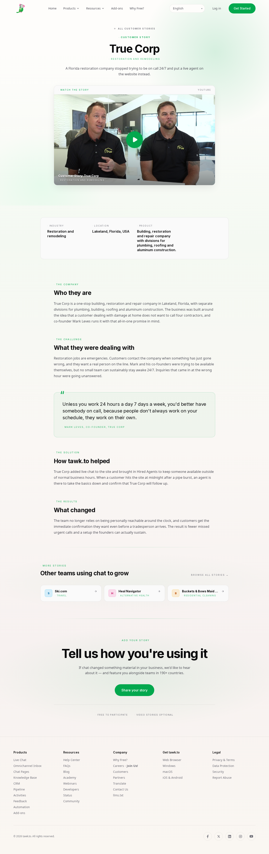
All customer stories (136, 28)
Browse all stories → (210, 574)
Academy (69, 778)
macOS (168, 772)
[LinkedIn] (229, 836)
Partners (119, 778)
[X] (218, 836)
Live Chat (19, 760)
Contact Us (120, 789)
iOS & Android (173, 778)
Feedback (20, 801)
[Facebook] (207, 836)
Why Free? (137, 8)
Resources (93, 8)
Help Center (71, 760)
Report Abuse (222, 778)
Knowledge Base (25, 778)
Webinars (70, 783)
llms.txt (118, 795)
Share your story (134, 690)
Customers (120, 772)
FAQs (66, 766)
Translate (119, 783)
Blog (66, 772)
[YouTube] (251, 836)
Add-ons (117, 8)
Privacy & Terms (223, 760)
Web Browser (172, 760)
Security (218, 772)
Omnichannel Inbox (27, 766)
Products (69, 8)
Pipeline (19, 789)
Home (52, 8)
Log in (216, 8)
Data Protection (223, 766)
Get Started (242, 8)
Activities (19, 795)
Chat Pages (21, 772)
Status (67, 795)
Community (71, 801)
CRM (16, 783)
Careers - (125, 766)
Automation (21, 807)
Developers (71, 789)
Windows (169, 766)
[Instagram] (240, 836)
